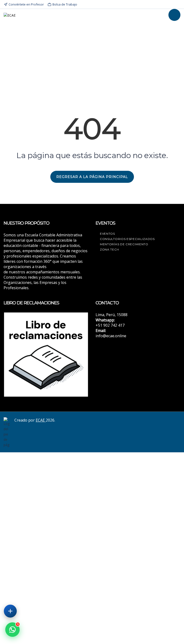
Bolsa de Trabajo (64, 4)
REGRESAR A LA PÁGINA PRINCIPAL (92, 177)
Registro (38, 636)
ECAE (41, 420)
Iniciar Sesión (55, 636)
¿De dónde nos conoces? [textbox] (25, 569)
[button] (12, 629)
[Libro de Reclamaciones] (46, 354)
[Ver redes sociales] (10, 611)
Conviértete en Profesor (26, 4)
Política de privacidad (145, 582)
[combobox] (92, 569)
